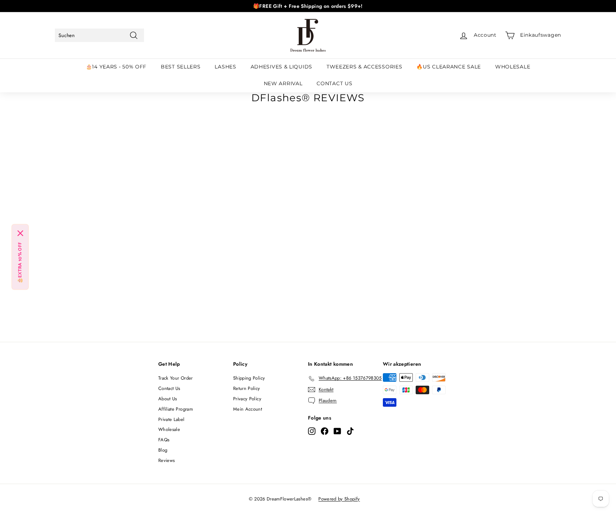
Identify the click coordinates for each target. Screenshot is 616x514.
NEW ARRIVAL (283, 83)
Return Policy (246, 388)
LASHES (225, 66)
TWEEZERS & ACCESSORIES (364, 66)
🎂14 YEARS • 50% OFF (116, 66)
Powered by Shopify (339, 498)
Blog (162, 450)
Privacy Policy (247, 398)
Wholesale (169, 429)
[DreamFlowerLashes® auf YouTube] (337, 431)
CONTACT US (334, 83)
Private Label (171, 419)
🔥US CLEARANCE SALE (448, 66)
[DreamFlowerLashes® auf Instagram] (311, 431)
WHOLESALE (512, 66)
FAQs (163, 439)
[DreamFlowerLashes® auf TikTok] (350, 431)
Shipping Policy (249, 378)
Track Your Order (175, 378)
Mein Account (247, 409)
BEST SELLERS (180, 66)
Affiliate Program (175, 409)
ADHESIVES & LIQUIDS (281, 66)
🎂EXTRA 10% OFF (20, 263)
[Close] (20, 233)
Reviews (166, 460)
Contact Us (169, 388)
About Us (167, 398)
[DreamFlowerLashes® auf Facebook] (324, 431)
